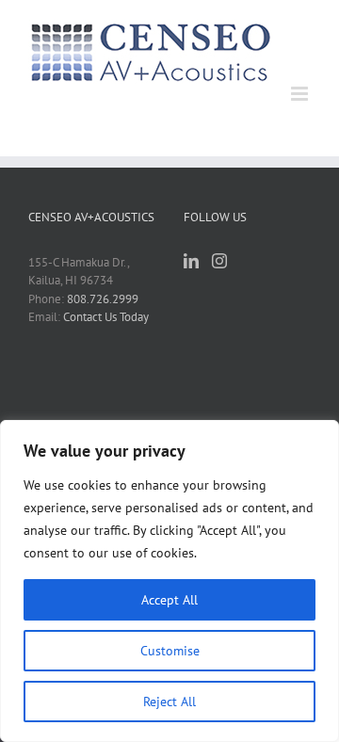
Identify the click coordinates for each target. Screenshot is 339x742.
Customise (170, 650)
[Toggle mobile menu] (301, 94)
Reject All (169, 701)
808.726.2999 (102, 299)
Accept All (169, 599)
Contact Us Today (106, 317)
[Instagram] (219, 260)
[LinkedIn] (191, 260)
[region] (169, 581)
